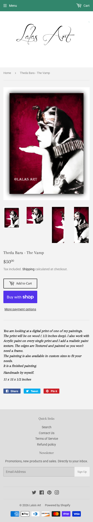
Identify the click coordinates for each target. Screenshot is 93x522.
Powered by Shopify (57, 505)
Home (7, 73)
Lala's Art (35, 505)
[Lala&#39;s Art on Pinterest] (49, 493)
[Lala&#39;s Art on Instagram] (57, 493)
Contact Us (46, 433)
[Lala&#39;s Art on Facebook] (41, 493)
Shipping (28, 269)
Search (46, 427)
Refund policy (46, 444)
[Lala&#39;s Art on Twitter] (34, 493)
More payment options (20, 309)
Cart (86, 5)
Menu (13, 5)
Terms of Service (46, 438)
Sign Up (82, 471)
